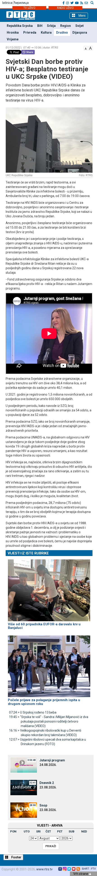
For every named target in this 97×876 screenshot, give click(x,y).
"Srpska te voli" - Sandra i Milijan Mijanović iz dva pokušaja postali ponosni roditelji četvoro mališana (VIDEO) (48, 721)
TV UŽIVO (29, 7)
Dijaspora (79, 32)
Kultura (46, 32)
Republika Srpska (20, 26)
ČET (48, 831)
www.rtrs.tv (44, 869)
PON (13, 831)
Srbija (51, 26)
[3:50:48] (23, 765)
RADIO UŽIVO (65, 7)
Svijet (79, 26)
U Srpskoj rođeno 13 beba (32, 712)
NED (84, 831)
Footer (16, 857)
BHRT (85, 868)
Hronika (13, 32)
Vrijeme (12, 39)
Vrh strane (81, 874)
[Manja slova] (86, 48)
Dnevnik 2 (46, 783)
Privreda (29, 32)
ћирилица (21, 3)
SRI (38, 831)
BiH (39, 26)
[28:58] (23, 810)
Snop (43, 805)
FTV (93, 868)
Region (65, 26)
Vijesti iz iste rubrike (28, 553)
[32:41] (23, 787)
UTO (27, 831)
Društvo (62, 32)
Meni (81, 16)
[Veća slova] (90, 48)
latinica (7, 3)
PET (59, 831)
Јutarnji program (52, 760)
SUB (71, 831)
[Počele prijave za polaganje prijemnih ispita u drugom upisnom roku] (49, 664)
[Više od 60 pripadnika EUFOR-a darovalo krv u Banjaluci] (49, 588)
